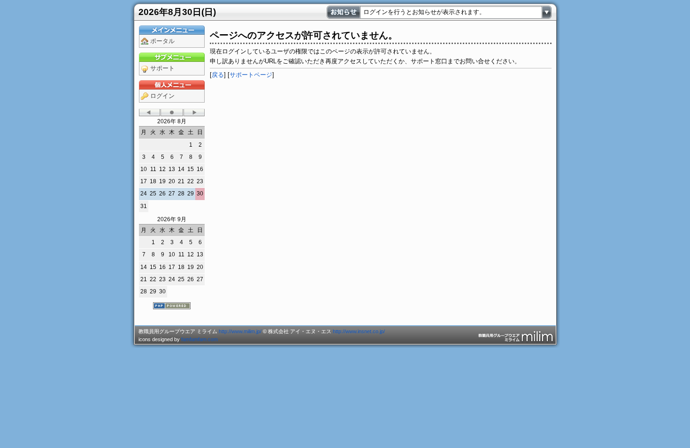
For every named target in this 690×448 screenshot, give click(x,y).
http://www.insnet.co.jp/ (359, 331)
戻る (218, 74)
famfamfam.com (199, 339)
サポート (162, 68)
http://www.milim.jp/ (240, 331)
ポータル (162, 41)
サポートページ (251, 74)
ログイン (162, 95)
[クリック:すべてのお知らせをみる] (547, 12)
